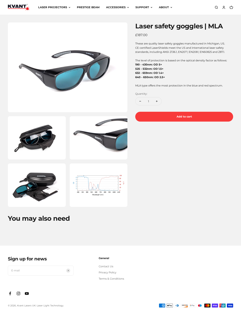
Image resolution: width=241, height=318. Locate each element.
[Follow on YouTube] (27, 293)
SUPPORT (142, 7)
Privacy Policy (107, 272)
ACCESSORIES (116, 7)
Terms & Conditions (111, 278)
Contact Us (106, 266)
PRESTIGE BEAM (88, 7)
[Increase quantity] (156, 101)
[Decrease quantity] (140, 101)
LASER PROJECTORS (52, 7)
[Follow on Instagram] (18, 293)
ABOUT (164, 7)
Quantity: (141, 93)
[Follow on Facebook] (10, 293)
